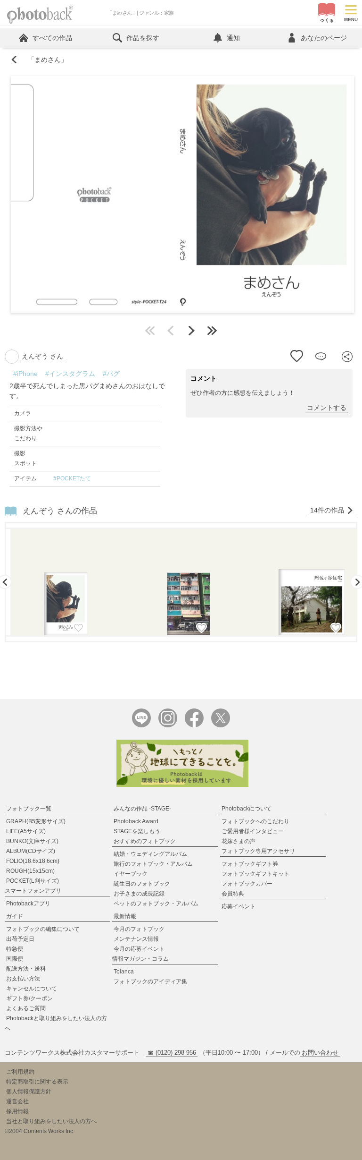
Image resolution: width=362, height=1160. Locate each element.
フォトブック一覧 (28, 808)
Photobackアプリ (28, 903)
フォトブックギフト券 (250, 864)
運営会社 (17, 1101)
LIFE (26, 831)
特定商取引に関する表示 (37, 1081)
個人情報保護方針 (28, 1091)
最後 (212, 330)
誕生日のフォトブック (142, 883)
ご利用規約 (20, 1071)
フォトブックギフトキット (255, 873)
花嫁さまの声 (238, 841)
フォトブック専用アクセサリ (258, 851)
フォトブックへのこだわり (255, 821)
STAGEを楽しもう (137, 831)
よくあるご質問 (26, 1008)
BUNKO (32, 841)
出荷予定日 (20, 939)
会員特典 (233, 893)
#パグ (111, 373)
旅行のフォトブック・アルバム (153, 864)
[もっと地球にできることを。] (182, 785)
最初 (150, 330)
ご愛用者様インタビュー (253, 831)
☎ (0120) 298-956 (172, 1052)
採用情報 (17, 1111)
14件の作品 (327, 510)
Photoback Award (136, 821)
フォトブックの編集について (43, 929)
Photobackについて (247, 808)
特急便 (14, 949)
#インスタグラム (70, 373)
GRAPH (36, 821)
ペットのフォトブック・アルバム (156, 903)
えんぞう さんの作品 (60, 510)
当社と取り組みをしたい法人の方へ (51, 1121)
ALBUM (30, 851)
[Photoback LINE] (141, 725)
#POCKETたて (72, 478)
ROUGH (30, 871)
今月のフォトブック (139, 929)
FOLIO (32, 861)
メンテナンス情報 (136, 939)
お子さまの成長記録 (139, 893)
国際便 (14, 958)
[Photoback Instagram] (168, 725)
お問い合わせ (320, 1052)
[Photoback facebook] (194, 725)
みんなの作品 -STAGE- (142, 808)
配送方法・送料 (26, 968)
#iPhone (25, 373)
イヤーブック (131, 873)
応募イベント (238, 906)
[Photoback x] (220, 725)
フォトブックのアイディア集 (150, 981)
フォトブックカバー (247, 883)
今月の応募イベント (139, 949)
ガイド (14, 916)
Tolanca (124, 971)
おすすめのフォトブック (145, 841)
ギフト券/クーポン (29, 998)
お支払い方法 (23, 978)
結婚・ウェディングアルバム (150, 854)
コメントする (326, 407)
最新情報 (125, 916)
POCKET (32, 881)
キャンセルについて (31, 988)
